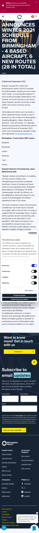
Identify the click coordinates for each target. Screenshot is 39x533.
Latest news (6, 496)
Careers (4, 488)
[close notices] (36, 2)
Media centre (6, 492)
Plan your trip (25, 468)
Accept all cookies (20, 295)
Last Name (24, 394)
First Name (6, 394)
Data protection (7, 509)
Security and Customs (9, 462)
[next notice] (5, 10)
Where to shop (7, 475)
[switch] (34, 271)
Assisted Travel (26, 464)
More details (29, 290)
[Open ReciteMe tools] (32, 17)
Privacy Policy (19, 415)
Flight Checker (7, 454)
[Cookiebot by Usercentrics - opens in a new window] (28, 233)
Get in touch (25, 456)
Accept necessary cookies (19, 299)
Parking (4, 467)
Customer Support (27, 460)
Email (4, 404)
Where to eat (6, 471)
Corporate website (8, 484)
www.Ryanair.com (25, 134)
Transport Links (7, 458)
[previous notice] (2, 10)
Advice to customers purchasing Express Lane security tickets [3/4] (18, 5)
